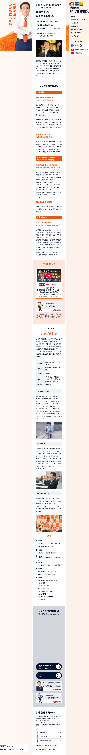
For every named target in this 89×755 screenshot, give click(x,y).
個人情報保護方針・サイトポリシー (47, 750)
